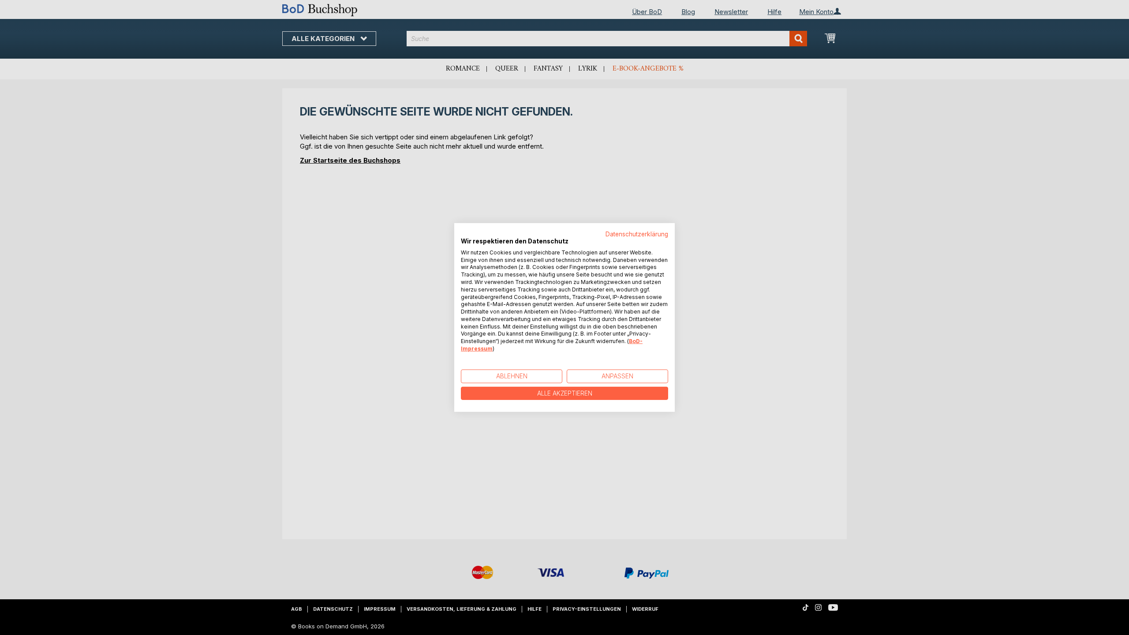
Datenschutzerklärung (637, 234)
